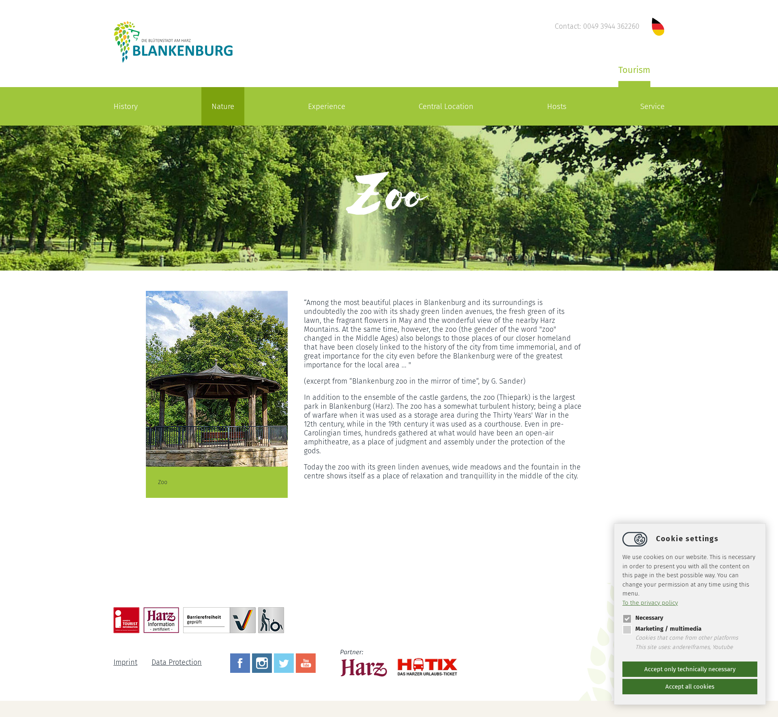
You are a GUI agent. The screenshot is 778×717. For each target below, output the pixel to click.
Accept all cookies (689, 686)
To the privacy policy (650, 602)
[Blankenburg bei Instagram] (263, 662)
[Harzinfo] (364, 662)
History (125, 106)
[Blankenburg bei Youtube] (307, 662)
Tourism (634, 69)
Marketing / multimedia (668, 628)
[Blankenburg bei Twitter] (285, 662)
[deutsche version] (658, 26)
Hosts (556, 106)
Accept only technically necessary (689, 669)
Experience (326, 106)
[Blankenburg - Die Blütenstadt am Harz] (173, 62)
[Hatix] (424, 662)
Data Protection (177, 662)
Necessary (649, 617)
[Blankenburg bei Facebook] (241, 662)
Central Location (446, 106)
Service (652, 106)
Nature (223, 106)
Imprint (125, 662)
